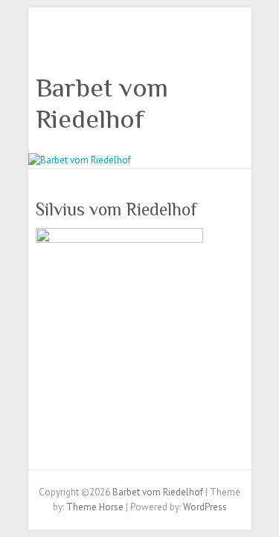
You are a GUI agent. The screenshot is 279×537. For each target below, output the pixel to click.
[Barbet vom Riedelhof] (79, 160)
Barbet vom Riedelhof (102, 103)
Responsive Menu (235, 41)
